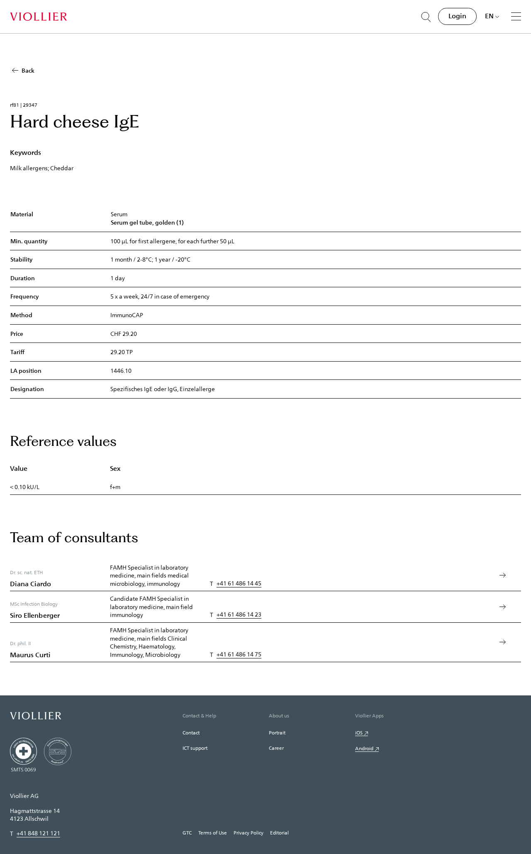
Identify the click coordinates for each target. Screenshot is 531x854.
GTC (187, 832)
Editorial (279, 832)
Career (276, 747)
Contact (191, 732)
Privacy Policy (248, 832)
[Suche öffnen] (426, 17)
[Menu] (516, 16)
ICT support (195, 747)
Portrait (277, 732)
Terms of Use (212, 832)
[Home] (38, 16)
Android (364, 748)
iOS (359, 732)
